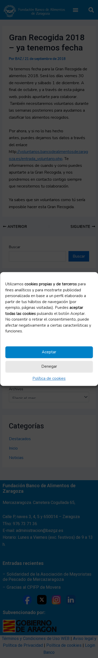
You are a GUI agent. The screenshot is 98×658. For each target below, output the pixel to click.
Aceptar (49, 352)
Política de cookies (49, 378)
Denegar (49, 366)
